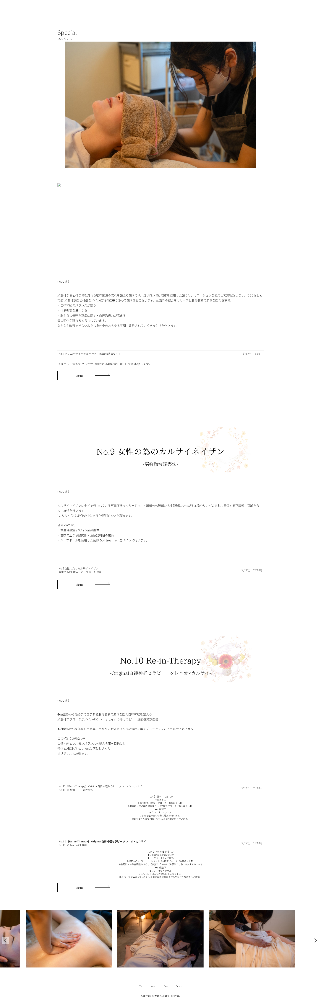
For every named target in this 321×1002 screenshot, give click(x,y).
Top (141, 986)
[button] (79, 375)
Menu (153, 986)
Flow (165, 986)
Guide (179, 986)
